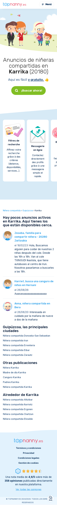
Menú (48, 4)
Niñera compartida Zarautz (17, 354)
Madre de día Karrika (14, 372)
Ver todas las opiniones (28, 489)
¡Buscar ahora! (31, 90)
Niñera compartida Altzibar (18, 399)
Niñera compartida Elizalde (18, 418)
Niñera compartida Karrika (17, 386)
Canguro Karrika (12, 377)
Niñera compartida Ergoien (18, 409)
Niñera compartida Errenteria (19, 345)
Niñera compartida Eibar (16, 350)
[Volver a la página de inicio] (14, 4)
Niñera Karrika (11, 367)
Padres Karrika (11, 382)
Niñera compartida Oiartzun (18, 414)
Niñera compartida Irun (15, 340)
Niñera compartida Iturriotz (17, 404)
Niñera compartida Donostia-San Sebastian (26, 335)
